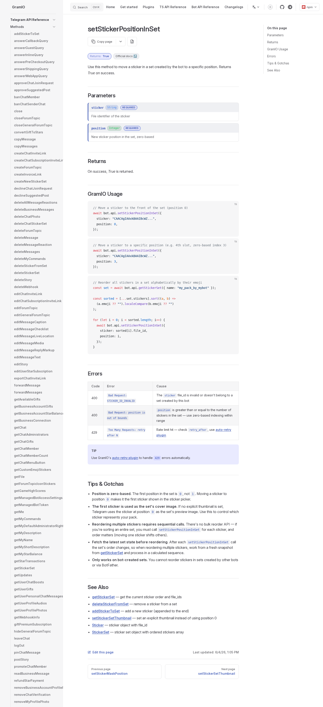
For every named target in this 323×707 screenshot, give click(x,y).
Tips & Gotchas (278, 63)
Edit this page (103, 652)
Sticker (98, 625)
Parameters (275, 35)
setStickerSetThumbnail (111, 618)
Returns (272, 42)
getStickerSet (111, 553)
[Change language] (256, 7)
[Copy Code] (231, 208)
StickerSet (100, 632)
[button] (54, 19)
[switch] (270, 7)
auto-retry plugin (125, 458)
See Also (273, 70)
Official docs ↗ (126, 56)
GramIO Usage (277, 49)
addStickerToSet (106, 611)
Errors (271, 56)
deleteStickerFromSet (110, 604)
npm (310, 7)
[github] (282, 7)
